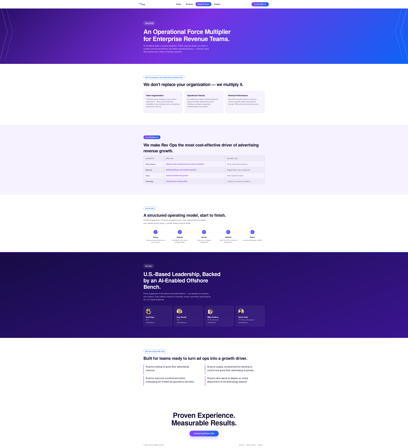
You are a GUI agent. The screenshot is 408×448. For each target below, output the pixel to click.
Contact (217, 4)
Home (178, 4)
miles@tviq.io (212, 322)
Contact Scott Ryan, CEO (204, 433)
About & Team (203, 4)
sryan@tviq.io (150, 322)
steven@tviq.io (243, 322)
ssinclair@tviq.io (182, 322)
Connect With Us (260, 4)
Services (189, 4)
